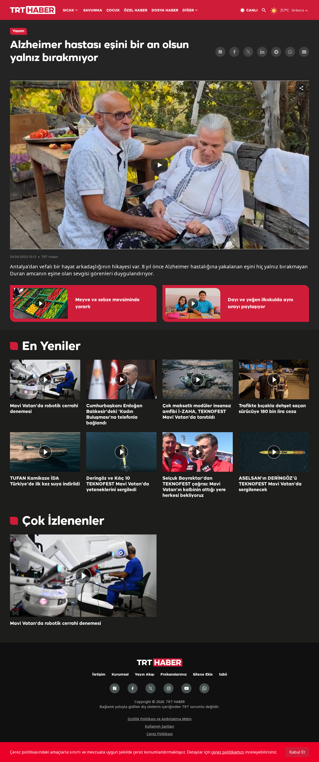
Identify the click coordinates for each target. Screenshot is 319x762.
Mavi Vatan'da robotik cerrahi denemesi (44, 409)
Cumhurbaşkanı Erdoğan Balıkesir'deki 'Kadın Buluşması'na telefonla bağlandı (114, 415)
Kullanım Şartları (159, 726)
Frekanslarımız (173, 675)
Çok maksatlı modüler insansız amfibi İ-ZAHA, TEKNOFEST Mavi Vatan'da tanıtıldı (196, 412)
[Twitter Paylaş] (248, 52)
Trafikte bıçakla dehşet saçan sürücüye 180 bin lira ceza (272, 409)
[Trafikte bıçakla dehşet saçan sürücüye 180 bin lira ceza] (274, 379)
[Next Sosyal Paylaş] (220, 52)
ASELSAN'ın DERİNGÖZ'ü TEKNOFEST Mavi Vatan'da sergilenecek (270, 484)
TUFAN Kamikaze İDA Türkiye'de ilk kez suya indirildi (45, 481)
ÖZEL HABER (135, 10)
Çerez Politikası (160, 733)
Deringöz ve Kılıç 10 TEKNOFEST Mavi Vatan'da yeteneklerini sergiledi (117, 484)
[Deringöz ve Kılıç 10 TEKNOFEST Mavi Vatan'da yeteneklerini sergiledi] (121, 452)
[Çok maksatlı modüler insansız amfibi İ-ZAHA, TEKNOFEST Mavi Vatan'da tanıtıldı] (197, 379)
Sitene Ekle (203, 675)
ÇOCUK (113, 10)
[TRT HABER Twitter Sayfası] (151, 688)
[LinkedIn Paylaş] (262, 52)
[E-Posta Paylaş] (304, 52)
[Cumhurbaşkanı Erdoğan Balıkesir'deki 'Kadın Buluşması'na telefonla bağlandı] (121, 379)
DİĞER (188, 10)
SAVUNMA (92, 10)
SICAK (68, 10)
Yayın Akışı (144, 675)
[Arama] (265, 10)
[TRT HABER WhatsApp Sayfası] (204, 688)
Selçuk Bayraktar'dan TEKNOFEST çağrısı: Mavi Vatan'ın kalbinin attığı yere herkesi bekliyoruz (194, 487)
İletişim (98, 675)
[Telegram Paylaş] (276, 52)
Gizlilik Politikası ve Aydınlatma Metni (160, 718)
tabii (223, 675)
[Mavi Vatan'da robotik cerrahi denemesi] (45, 379)
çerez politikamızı (227, 752)
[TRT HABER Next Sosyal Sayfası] (115, 688)
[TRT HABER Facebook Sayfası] (133, 688)
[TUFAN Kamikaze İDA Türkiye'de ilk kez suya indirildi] (45, 452)
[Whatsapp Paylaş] (290, 52)
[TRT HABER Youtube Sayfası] (186, 688)
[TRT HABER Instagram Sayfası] (168, 688)
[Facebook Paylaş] (234, 52)
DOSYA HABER (165, 10)
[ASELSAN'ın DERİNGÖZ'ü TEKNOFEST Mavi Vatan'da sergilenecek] (274, 452)
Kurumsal (120, 675)
